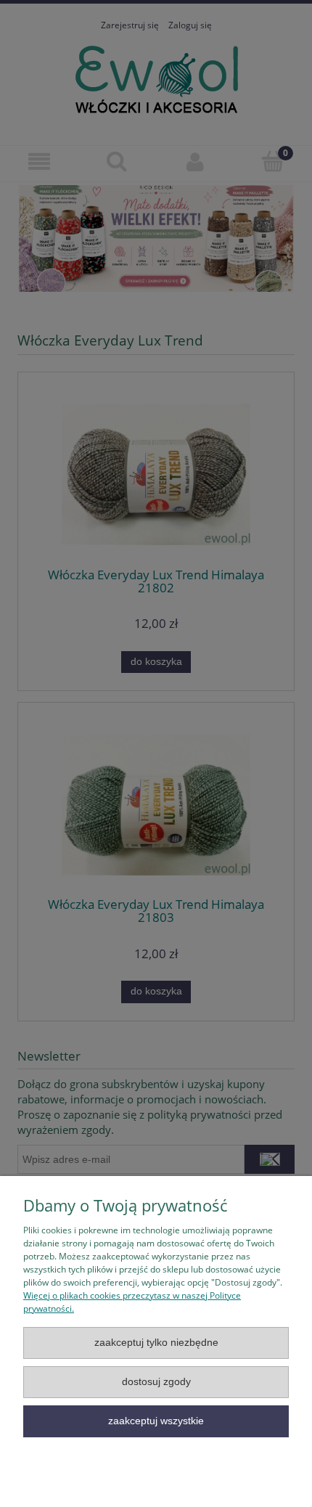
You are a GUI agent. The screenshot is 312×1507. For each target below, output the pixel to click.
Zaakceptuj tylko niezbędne (156, 1342)
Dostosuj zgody (156, 1381)
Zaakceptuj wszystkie (156, 1421)
